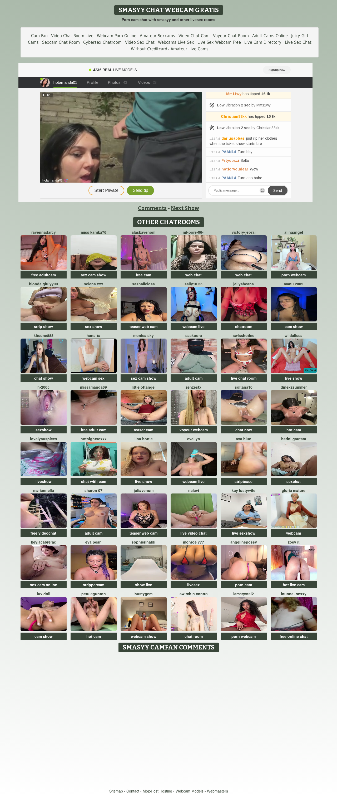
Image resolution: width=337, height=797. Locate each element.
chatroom (243, 326)
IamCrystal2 (243, 593)
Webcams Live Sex (176, 42)
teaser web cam (143, 326)
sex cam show (93, 274)
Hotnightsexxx (94, 438)
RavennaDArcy (43, 232)
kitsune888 (43, 335)
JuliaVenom (143, 490)
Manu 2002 (293, 283)
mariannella (43, 490)
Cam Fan (39, 35)
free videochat (43, 533)
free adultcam (43, 274)
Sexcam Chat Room (61, 42)
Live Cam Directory (262, 42)
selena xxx (93, 283)
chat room (194, 636)
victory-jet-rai (244, 232)
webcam (293, 533)
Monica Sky (143, 335)
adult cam (193, 378)
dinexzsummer (294, 387)
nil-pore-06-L (194, 232)
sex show (93, 326)
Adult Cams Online (270, 35)
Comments (152, 208)
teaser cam (143, 429)
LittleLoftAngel (144, 387)
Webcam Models (190, 791)
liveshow (44, 481)
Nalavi (193, 490)
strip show (43, 326)
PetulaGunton (93, 593)
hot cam (293, 429)
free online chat (294, 636)
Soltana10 (243, 387)
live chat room (243, 378)
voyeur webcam (194, 429)
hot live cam (294, 584)
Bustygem (143, 593)
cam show (294, 326)
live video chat (193, 533)
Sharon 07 (93, 490)
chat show (43, 378)
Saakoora (193, 335)
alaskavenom (143, 232)
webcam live (193, 326)
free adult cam (93, 429)
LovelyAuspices (43, 438)
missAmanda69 (93, 387)
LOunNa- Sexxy (293, 593)
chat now (243, 429)
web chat (193, 274)
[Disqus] (169, 721)
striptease (243, 481)
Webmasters (217, 791)
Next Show (185, 208)
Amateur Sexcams (157, 35)
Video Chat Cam (194, 35)
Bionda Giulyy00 (43, 283)
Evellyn (193, 438)
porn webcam (293, 274)
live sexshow (243, 533)
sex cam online (43, 584)
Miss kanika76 (93, 232)
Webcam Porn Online (116, 35)
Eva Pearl (93, 542)
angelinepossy (243, 542)
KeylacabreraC (43, 542)
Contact (132, 791)
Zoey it (294, 542)
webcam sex (93, 378)
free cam (143, 274)
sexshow (44, 429)
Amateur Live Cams (190, 48)
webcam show (143, 636)
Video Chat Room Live (72, 35)
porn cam (243, 584)
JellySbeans (243, 283)
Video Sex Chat (140, 42)
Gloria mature (293, 490)
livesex (193, 584)
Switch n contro (194, 593)
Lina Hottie (144, 438)
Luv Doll (43, 593)
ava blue (243, 438)
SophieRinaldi (143, 542)
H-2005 (43, 387)
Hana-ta (93, 335)
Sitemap (116, 791)
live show (293, 378)
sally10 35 (193, 283)
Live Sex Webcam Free (219, 42)
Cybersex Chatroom (102, 42)
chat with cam (93, 481)
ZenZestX (193, 387)
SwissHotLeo (244, 335)
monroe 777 (193, 542)
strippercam (93, 584)
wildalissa (294, 335)
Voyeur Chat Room (231, 35)
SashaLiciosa (143, 283)
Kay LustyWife (243, 490)
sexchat (293, 481)
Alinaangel (293, 232)
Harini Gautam (293, 438)
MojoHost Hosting (157, 791)
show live (143, 584)
